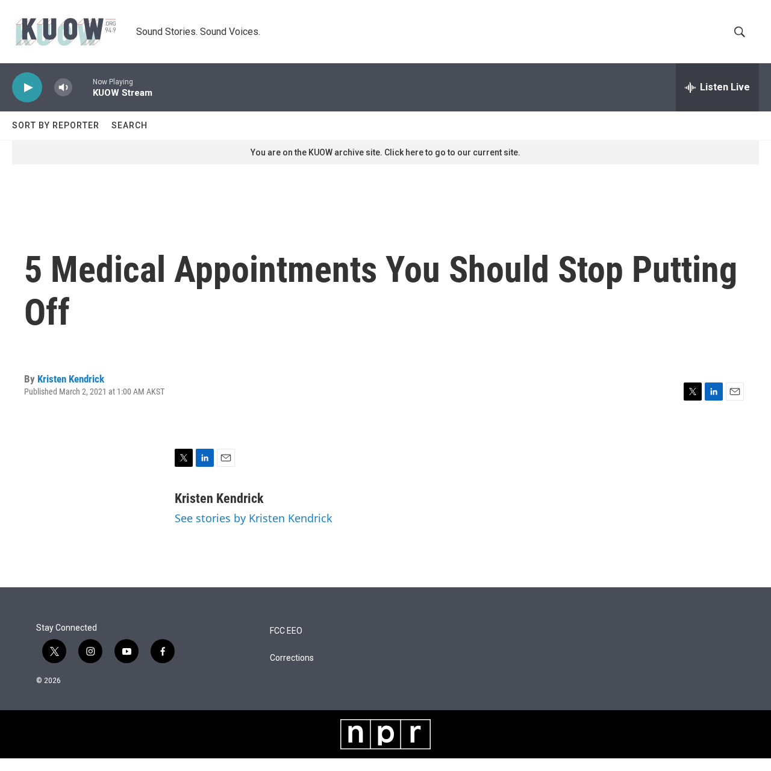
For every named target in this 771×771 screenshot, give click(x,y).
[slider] (82, 87)
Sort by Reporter (55, 125)
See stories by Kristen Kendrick (253, 518)
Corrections (292, 658)
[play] (27, 88)
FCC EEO (286, 630)
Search (129, 125)
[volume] (63, 87)
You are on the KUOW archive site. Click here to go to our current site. (385, 152)
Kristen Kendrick (70, 379)
